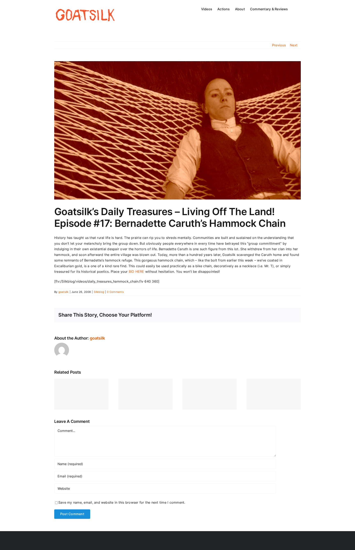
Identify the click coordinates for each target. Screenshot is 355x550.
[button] (294, 8)
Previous (279, 45)
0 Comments (115, 291)
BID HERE (136, 271)
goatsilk (63, 291)
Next (293, 45)
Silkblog (99, 291)
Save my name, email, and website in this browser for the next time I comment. (121, 502)
